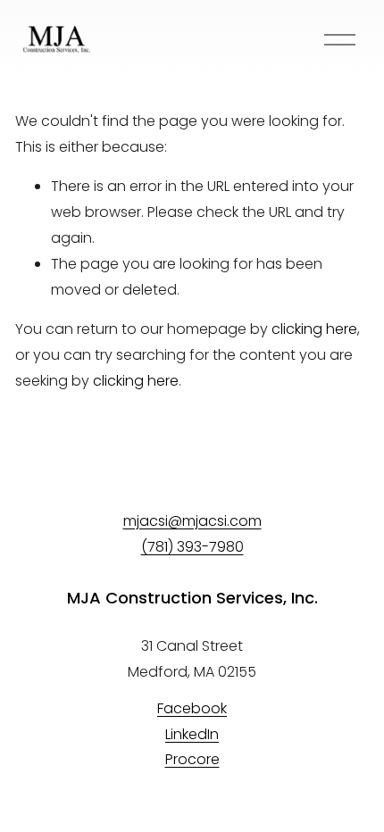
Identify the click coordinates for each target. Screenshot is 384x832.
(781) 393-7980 (192, 547)
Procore (192, 759)
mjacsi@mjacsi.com (192, 521)
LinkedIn (192, 734)
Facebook (192, 708)
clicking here (314, 329)
